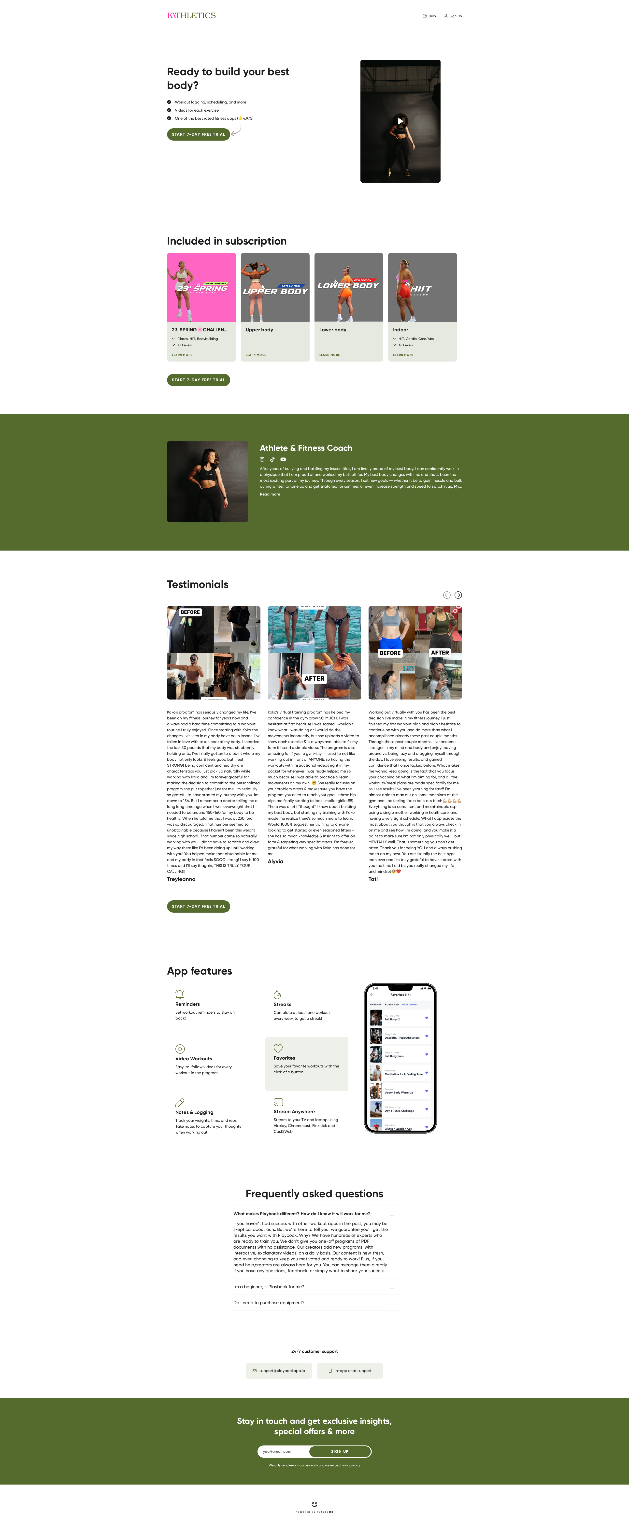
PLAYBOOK (325, 1512)
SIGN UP (340, 1451)
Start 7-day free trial (198, 134)
